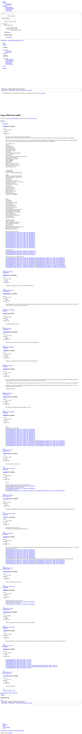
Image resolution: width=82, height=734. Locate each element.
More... (9, 32)
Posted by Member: (5, 18)
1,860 (7, 337)
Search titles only (11, 16)
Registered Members (10, 8)
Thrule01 (5, 350)
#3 (3, 308)
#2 (3, 289)
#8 (3, 410)
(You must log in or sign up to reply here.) (9, 692)
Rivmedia (10, 732)
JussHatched (6, 332)
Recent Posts (8, 5)
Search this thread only (12, 27)
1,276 (7, 356)
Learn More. (42, 93)
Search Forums (9, 3)
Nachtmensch (6, 293)
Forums (4, 2)
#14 (4, 566)
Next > (3, 121)
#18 (4, 644)
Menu (4, 66)
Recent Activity (9, 10)
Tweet (2, 700)
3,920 (7, 299)
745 (6, 402)
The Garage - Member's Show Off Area (14, 118)
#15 (4, 585)
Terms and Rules (6, 727)
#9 (3, 448)
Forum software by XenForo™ (12, 730)
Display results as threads (16, 30)
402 (6, 504)
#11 (4, 493)
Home (4, 1)
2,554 (7, 319)
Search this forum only (12, 28)
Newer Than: (4, 23)
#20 (4, 689)
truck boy (5, 517)
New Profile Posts (9, 64)
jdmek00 (29, 118)
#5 (3, 345)
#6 (3, 364)
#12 (4, 512)
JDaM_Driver (6, 396)
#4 (3, 327)
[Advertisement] (39, 79)
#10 (4, 467)
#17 (4, 625)
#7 (3, 392)
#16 (4, 607)
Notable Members (9, 7)
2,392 (7, 281)
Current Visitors (9, 9)
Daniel (4, 313)
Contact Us (5, 724)
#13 (4, 532)
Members (5, 6)
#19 (4, 671)
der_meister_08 (7, 498)
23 (6, 132)
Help (4, 726)
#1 (3, 270)
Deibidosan (6, 275)
